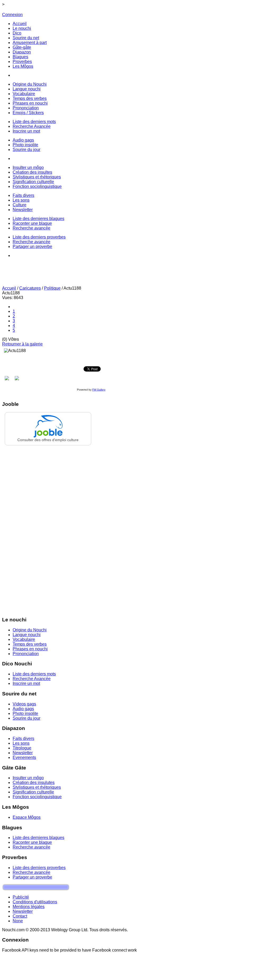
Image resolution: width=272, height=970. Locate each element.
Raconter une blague (32, 842)
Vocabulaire (24, 639)
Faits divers (23, 738)
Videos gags (24, 704)
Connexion (12, 14)
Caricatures (30, 288)
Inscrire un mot (26, 683)
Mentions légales (29, 906)
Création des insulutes (34, 782)
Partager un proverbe (32, 877)
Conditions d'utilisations (35, 902)
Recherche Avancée (32, 678)
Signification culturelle (33, 792)
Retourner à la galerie (22, 344)
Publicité (21, 897)
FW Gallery (98, 389)
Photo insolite (25, 713)
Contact (20, 916)
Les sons (21, 743)
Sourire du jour (26, 718)
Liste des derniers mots (34, 674)
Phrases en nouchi (30, 649)
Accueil (9, 288)
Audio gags (23, 708)
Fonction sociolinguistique (37, 796)
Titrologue (22, 748)
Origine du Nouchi (30, 630)
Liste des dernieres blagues (38, 837)
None (18, 921)
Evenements (24, 757)
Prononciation (26, 653)
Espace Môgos (27, 817)
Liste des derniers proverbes (39, 867)
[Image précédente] (7, 378)
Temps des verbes (30, 644)
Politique (52, 288)
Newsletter (23, 752)
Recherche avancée (31, 847)
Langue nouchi (27, 634)
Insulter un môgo (28, 778)
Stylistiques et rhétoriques (37, 787)
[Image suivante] (17, 378)
